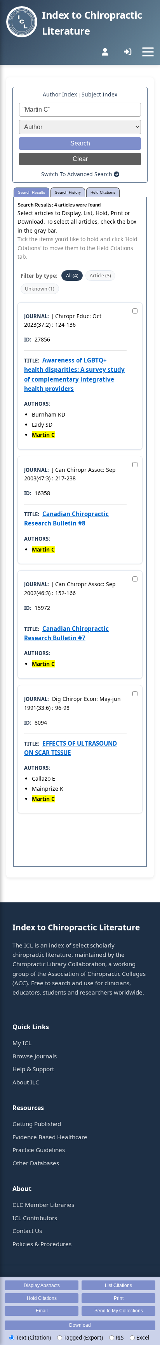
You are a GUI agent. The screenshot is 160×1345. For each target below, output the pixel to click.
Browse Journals (34, 1056)
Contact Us (27, 1231)
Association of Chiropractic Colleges (97, 973)
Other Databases (35, 1163)
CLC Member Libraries (43, 1204)
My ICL (21, 1043)
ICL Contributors (34, 1218)
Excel (142, 1337)
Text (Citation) (32, 1337)
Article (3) (100, 275)
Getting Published (36, 1124)
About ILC (25, 1082)
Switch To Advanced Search (77, 174)
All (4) (72, 275)
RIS (118, 1337)
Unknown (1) (39, 288)
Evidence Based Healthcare (49, 1137)
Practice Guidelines (38, 1150)
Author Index (60, 94)
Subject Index (99, 94)
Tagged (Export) (82, 1337)
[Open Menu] (148, 52)
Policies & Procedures (41, 1244)
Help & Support (33, 1069)
